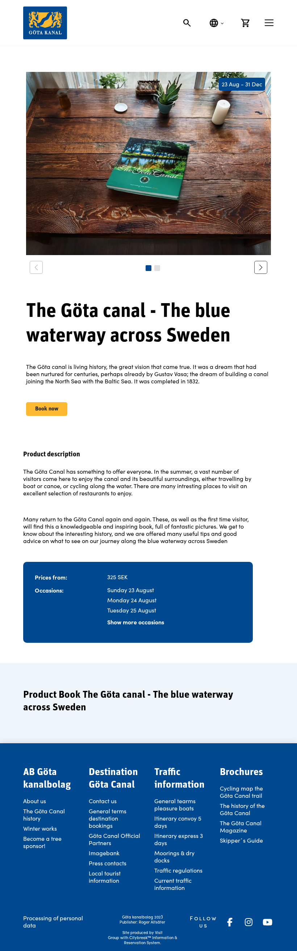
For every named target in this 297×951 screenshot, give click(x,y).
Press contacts (107, 863)
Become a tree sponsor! (42, 842)
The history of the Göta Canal (242, 809)
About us (34, 801)
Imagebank (104, 853)
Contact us (103, 801)
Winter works (40, 828)
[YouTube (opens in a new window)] (267, 922)
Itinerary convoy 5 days (177, 821)
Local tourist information (105, 876)
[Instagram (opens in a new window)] (248, 922)
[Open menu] (269, 23)
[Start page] (45, 23)
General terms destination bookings (107, 818)
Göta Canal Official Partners (114, 839)
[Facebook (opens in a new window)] (229, 922)
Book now (46, 409)
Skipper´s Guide (241, 840)
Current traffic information (173, 884)
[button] (148, 268)
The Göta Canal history (44, 814)
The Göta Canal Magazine (241, 826)
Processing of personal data (53, 921)
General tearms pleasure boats (175, 804)
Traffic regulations (178, 870)
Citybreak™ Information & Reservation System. (150, 940)
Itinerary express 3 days (178, 839)
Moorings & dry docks (174, 856)
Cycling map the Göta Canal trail (241, 791)
